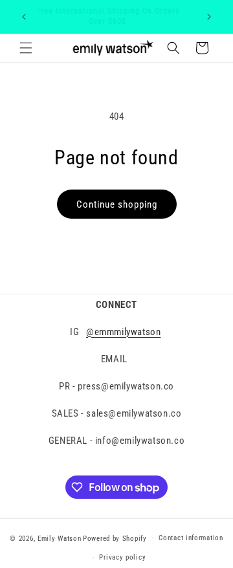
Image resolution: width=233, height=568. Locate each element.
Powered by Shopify (115, 538)
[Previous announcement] (24, 17)
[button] (26, 48)
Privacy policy (122, 557)
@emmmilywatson (123, 332)
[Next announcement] (209, 17)
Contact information (191, 538)
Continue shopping (116, 204)
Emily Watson (59, 538)
